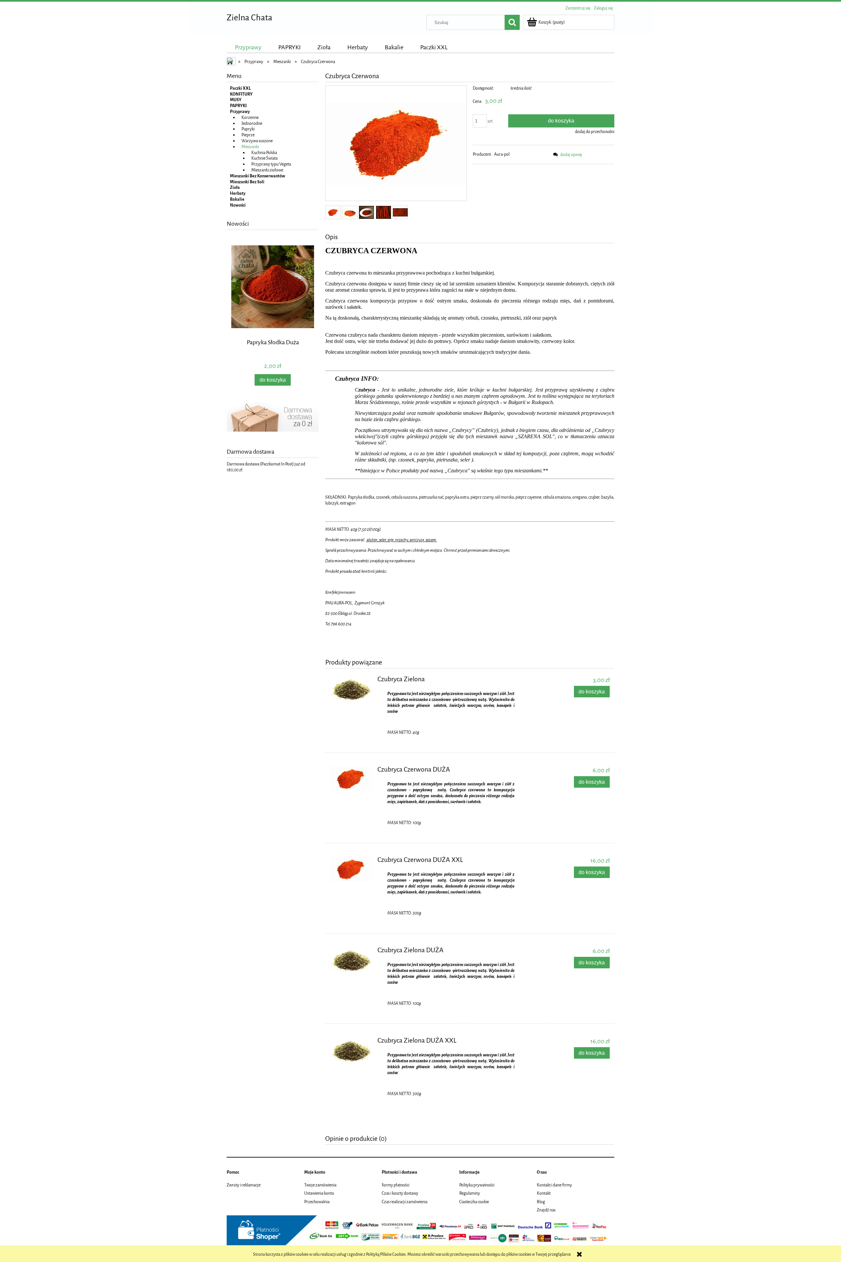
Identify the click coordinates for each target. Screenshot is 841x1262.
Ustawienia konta (319, 1193)
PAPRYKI (238, 105)
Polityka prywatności (476, 1185)
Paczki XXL (240, 88)
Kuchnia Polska (264, 152)
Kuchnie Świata (264, 158)
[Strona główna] (232, 62)
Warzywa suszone (257, 141)
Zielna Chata (249, 17)
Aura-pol (502, 154)
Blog (541, 1202)
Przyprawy (240, 111)
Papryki (248, 129)
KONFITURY (241, 94)
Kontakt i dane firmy (554, 1185)
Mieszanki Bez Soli (247, 182)
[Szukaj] (512, 22)
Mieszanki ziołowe (267, 170)
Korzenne (250, 117)
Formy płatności (395, 1185)
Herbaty (237, 193)
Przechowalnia (317, 1202)
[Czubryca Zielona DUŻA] (351, 961)
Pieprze (248, 135)
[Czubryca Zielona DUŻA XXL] (351, 1051)
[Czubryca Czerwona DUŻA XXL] (351, 869)
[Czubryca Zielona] (351, 690)
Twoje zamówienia (320, 1185)
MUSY (235, 99)
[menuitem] (248, 47)
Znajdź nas (546, 1210)
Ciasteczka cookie (474, 1202)
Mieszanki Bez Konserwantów (257, 176)
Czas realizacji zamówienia (404, 1202)
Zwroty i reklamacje (244, 1185)
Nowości (238, 205)
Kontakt (544, 1193)
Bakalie (237, 199)
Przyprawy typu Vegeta (271, 164)
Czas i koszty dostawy (400, 1193)
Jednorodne (251, 123)
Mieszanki (250, 146)
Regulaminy (469, 1193)
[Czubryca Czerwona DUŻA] (351, 779)
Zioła (235, 187)
